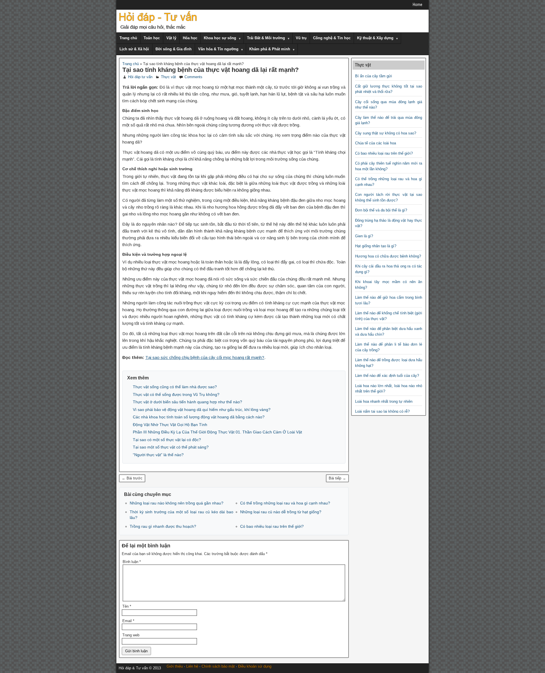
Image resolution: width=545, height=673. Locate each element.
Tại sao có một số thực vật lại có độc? (167, 439)
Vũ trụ (301, 38)
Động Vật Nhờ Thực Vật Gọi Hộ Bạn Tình (170, 424)
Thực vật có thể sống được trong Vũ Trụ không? (176, 394)
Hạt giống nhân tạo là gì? (375, 246)
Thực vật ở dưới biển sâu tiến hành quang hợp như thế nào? (187, 402)
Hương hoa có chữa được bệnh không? (388, 256)
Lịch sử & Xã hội (134, 49)
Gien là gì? (364, 236)
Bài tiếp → (337, 478)
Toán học (152, 38)
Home (417, 4)
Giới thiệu (175, 666)
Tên (126, 606)
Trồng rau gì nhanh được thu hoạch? (163, 526)
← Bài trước (132, 478)
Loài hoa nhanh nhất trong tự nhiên (383, 401)
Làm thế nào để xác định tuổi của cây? (387, 375)
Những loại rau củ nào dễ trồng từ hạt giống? (280, 512)
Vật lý (171, 38)
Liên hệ (192, 666)
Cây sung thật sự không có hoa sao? (385, 133)
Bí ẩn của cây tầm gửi (373, 76)
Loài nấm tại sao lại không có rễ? (382, 411)
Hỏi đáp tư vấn (140, 77)
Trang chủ (128, 38)
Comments (193, 77)
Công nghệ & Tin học (332, 38)
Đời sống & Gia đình (174, 49)
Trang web (130, 635)
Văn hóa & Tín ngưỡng (218, 49)
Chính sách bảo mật (218, 666)
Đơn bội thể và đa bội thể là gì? (381, 210)
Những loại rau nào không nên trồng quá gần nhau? (176, 503)
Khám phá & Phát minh (269, 49)
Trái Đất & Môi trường (266, 38)
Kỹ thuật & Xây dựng (375, 38)
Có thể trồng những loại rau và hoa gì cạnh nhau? (285, 503)
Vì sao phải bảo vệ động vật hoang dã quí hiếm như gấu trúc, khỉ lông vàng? (202, 409)
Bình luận (132, 562)
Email (128, 621)
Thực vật (168, 77)
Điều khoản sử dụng (254, 666)
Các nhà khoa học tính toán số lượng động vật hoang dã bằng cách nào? (199, 417)
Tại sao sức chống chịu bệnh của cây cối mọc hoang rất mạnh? (204, 357)
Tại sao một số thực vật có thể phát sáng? (171, 447)
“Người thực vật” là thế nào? (158, 454)
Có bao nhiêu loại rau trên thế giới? (272, 526)
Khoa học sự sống (220, 38)
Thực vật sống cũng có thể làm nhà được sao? (175, 387)
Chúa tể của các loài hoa (375, 143)
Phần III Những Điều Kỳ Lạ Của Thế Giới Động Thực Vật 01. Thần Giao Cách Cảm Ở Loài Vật (217, 432)
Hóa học (190, 38)
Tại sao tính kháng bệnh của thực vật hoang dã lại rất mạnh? (210, 69)
